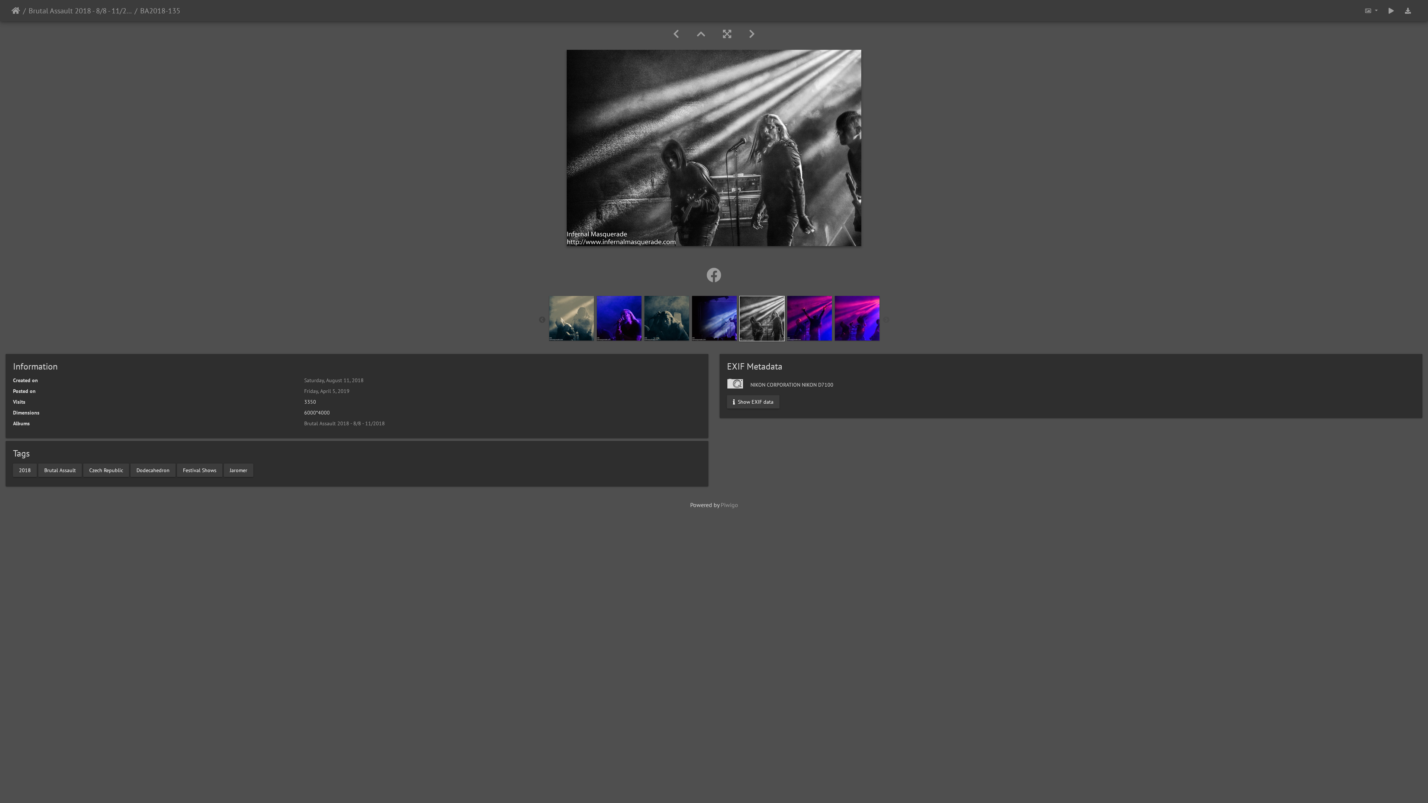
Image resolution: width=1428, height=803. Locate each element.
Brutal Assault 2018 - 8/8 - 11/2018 (80, 11)
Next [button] (886, 320)
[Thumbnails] (701, 34)
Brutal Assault (60, 470)
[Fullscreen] (727, 34)
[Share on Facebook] (714, 275)
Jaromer (238, 470)
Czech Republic (106, 470)
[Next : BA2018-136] (752, 34)
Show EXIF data (755, 402)
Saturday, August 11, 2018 (334, 380)
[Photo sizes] (1371, 10)
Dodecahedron (153, 470)
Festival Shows (199, 470)
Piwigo (729, 505)
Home (16, 10)
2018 (25, 470)
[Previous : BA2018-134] (676, 34)
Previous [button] (542, 320)
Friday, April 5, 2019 (327, 391)
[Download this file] (1407, 10)
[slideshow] (1391, 10)
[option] (571, 318)
